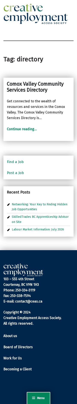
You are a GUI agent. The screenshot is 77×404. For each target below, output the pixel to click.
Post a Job (15, 173)
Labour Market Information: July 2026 (38, 229)
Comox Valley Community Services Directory (35, 87)
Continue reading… (22, 129)
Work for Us (12, 358)
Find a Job (15, 162)
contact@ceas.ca (28, 301)
